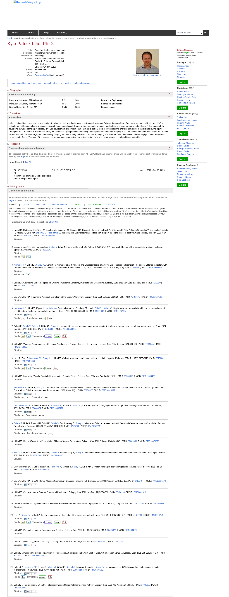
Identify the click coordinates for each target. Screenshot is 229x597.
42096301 (47, 250)
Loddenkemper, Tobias (187, 120)
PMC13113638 (155, 268)
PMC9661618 (140, 492)
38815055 (49, 329)
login (23, 157)
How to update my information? (147, 75)
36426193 (120, 492)
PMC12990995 (48, 235)
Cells (50, 318)
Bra (22, 257)
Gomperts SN (35, 358)
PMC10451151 (94, 426)
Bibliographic (17, 186)
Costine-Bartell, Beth (186, 97)
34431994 (137, 515)
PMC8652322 (121, 541)
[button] (205, 33)
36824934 (24, 469)
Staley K (40, 233)
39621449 (99, 311)
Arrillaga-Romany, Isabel (188, 148)
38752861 (160, 358)
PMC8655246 (38, 556)
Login (10, 38)
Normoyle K (56, 405)
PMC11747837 (119, 311)
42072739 (135, 268)
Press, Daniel (183, 151)
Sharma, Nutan (184, 177)
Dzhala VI (51, 567)
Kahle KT (71, 567)
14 (35, 518)
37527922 (75, 426)
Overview (15, 113)
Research (15, 143)
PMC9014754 (157, 515)
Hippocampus (183, 66)
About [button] (31, 32)
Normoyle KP (20, 265)
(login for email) (57, 75)
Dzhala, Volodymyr (185, 174)
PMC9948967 (56, 455)
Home (15, 32)
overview (37, 83)
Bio (22, 275)
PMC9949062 (44, 469)
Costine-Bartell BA (22, 405)
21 (35, 573)
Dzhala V (27, 326)
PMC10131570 (159, 481)
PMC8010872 (20, 588)
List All (28, 162)
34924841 (18, 556)
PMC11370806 (69, 329)
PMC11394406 (148, 376)
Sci (22, 415)
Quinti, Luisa (182, 171)
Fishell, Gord (183, 128)
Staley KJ (40, 265)
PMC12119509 (155, 297)
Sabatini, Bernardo (185, 126)
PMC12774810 (28, 285)
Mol (28, 275)
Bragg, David (183, 146)
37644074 (36, 408)
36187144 (139, 504)
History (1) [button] (62, 32)
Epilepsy (181, 71)
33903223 (77, 570)
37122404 (139, 481)
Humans (48, 336)
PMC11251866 (28, 361)
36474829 (111, 530)
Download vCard (42, 75)
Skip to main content (13, 3)
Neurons (181, 77)
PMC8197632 (97, 570)
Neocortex (181, 74)
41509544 (157, 283)
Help (46, 32)
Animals (42, 318)
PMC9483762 (159, 504)
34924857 (102, 541)
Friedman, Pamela (185, 154)
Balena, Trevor (183, 100)
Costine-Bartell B (52, 233)
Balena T (36, 326)
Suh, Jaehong (183, 180)
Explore (182, 82)
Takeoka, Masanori (185, 143)
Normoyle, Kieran (185, 94)
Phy (22, 318)
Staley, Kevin (183, 91)
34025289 (145, 585)
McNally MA (51, 308)
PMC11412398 (20, 347)
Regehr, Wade (183, 123)
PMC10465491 (56, 408)
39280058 (128, 376)
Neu (28, 257)
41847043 (28, 235)
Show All (53, 222)
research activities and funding (57, 83)
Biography (15, 90)
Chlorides (181, 69)
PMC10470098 (152, 441)
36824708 (37, 455)
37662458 (132, 441)
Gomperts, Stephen (186, 103)
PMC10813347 (108, 390)
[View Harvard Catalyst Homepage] (28, 2)
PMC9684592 (131, 530)
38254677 (88, 390)
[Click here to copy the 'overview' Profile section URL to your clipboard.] (169, 117)
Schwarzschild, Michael (187, 169)
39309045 (149, 344)
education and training (20, 83)
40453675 (135, 297)
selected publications (83, 83)
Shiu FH (98, 308)
